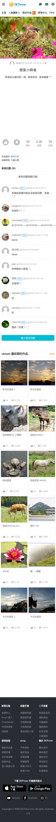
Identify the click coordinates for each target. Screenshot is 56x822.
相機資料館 (25, 712)
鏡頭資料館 (25, 717)
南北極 (15, 249)
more (51, 353)
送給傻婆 (6, 480)
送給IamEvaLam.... (11, 525)
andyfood (16, 234)
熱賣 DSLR (25, 766)
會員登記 (43, 761)
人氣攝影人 (14, 12)
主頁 (4, 12)
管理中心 (42, 12)
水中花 (5, 571)
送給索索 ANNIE (38, 480)
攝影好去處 (7, 747)
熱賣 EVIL (25, 770)
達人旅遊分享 (8, 766)
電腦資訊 (43, 726)
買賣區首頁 (44, 712)
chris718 (16, 322)
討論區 (5, 731)
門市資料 (24, 747)
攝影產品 (43, 717)
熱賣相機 (24, 756)
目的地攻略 (7, 756)
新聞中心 (6, 712)
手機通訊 (43, 722)
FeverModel (8, 722)
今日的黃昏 (35, 616)
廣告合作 (43, 756)
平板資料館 (25, 726)
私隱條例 (43, 770)
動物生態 (15, 156)
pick (14, 263)
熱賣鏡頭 (24, 761)
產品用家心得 (26, 731)
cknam (18, 62)
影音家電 (43, 731)
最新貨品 (24, 752)
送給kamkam (36, 434)
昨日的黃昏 (35, 389)
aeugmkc (16, 205)
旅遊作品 (6, 761)
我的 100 (34, 525)
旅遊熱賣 (6, 752)
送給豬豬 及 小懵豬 (11, 434)
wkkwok (16, 293)
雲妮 (14, 278)
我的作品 (28, 12)
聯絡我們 (43, 752)
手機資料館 (25, 722)
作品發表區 (7, 726)
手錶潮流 (43, 735)
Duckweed (17, 220)
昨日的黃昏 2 (8, 389)
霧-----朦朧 (35, 571)
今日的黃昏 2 (8, 616)
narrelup (16, 307)
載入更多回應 (28, 337)
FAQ (51, 12)
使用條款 (43, 766)
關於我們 (43, 747)
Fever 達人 (7, 717)
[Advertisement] (28, 110)
